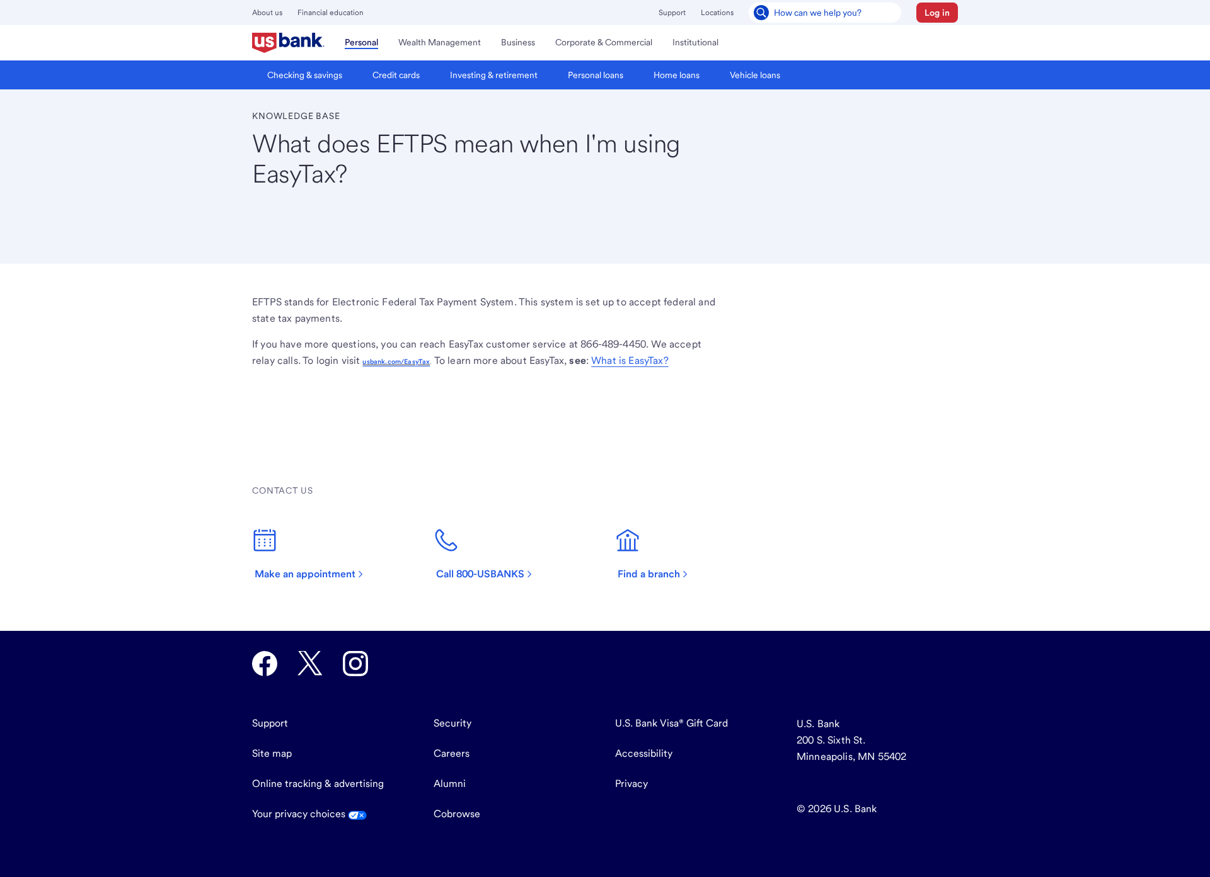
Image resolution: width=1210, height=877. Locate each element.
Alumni (450, 783)
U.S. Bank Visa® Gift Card (671, 723)
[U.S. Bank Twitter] (310, 663)
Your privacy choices (300, 814)
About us (267, 12)
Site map (272, 753)
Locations (717, 12)
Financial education (330, 12)
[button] (937, 13)
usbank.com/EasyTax (396, 362)
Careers (452, 753)
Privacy (631, 783)
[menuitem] (288, 43)
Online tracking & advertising (318, 783)
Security (452, 723)
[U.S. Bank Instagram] (355, 663)
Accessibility (643, 753)
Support (672, 12)
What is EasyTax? (630, 360)
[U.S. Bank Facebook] (264, 663)
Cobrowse (457, 814)
